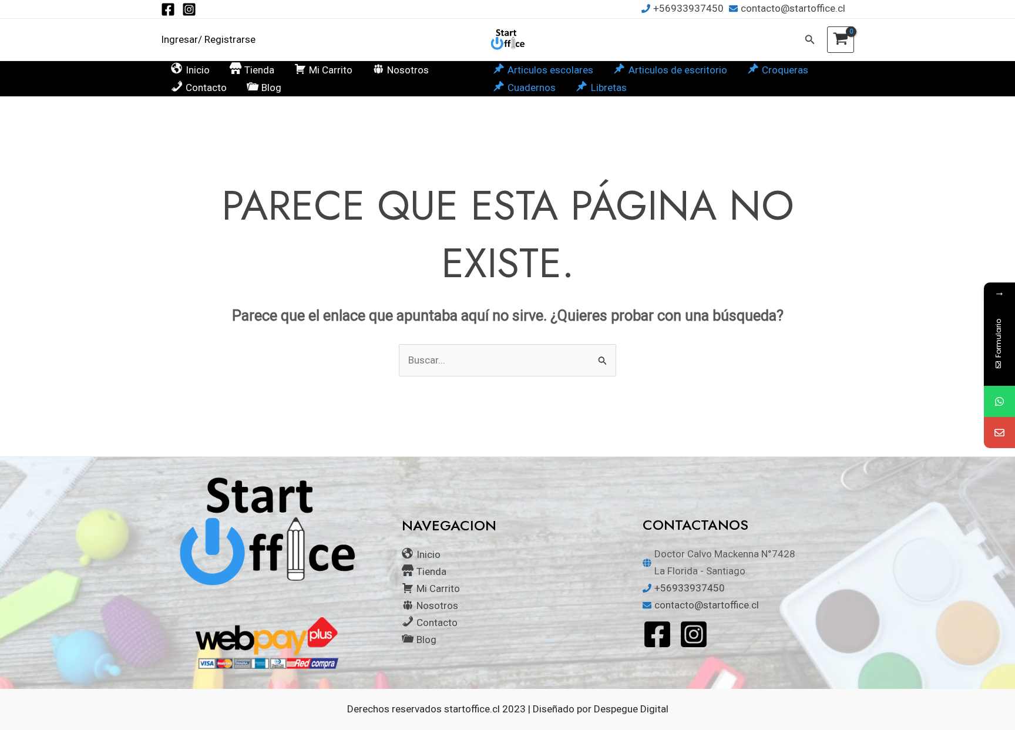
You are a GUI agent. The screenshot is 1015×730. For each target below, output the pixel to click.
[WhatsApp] (999, 401)
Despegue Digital (631, 709)
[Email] (999, 432)
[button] (810, 39)
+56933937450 (688, 8)
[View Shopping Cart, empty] (840, 39)
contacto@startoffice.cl (793, 8)
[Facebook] (168, 9)
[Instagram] (189, 9)
